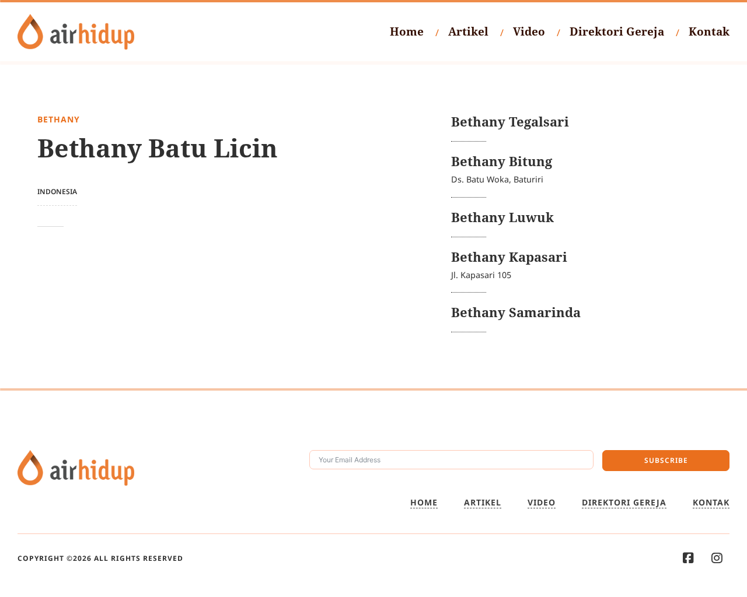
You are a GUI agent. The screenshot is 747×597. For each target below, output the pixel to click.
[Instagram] (716, 558)
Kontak (709, 31)
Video (529, 31)
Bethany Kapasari (509, 256)
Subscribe (666, 460)
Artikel (468, 31)
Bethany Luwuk (502, 217)
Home (407, 31)
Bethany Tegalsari (510, 121)
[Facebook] (688, 558)
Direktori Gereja (617, 31)
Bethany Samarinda (516, 312)
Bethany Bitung (501, 161)
